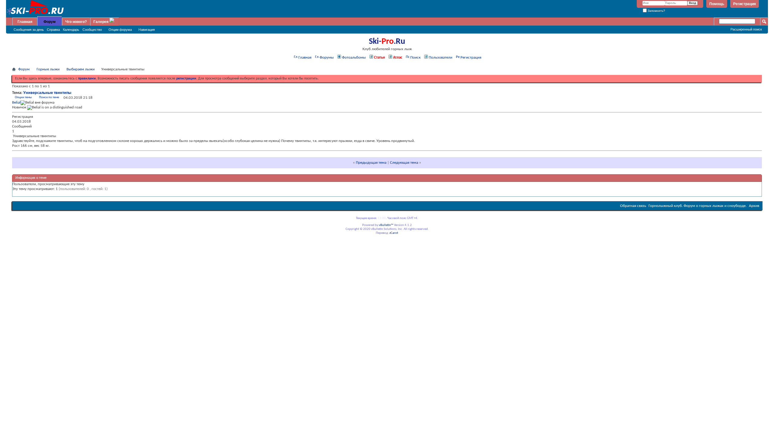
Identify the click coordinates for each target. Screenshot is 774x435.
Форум (50, 22)
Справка (53, 29)
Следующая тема (404, 163)
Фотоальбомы (354, 58)
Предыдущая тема (371, 163)
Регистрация (744, 4)
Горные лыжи (48, 69)
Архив (754, 206)
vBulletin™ (386, 225)
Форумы (327, 58)
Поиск (415, 58)
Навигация (146, 29)
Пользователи (440, 58)
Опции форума (120, 29)
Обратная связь (633, 206)
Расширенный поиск (746, 29)
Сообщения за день (29, 29)
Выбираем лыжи (81, 69)
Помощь (716, 4)
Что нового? (76, 22)
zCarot (393, 233)
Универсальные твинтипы (47, 93)
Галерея (101, 22)
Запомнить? (656, 10)
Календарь (71, 29)
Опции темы (23, 97)
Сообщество (92, 29)
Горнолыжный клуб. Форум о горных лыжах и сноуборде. (697, 206)
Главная (25, 22)
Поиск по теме (49, 97)
